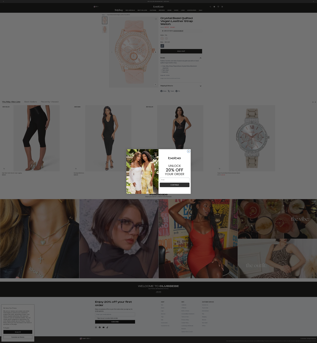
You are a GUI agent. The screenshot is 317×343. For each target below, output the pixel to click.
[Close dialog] (188, 151)
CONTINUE (174, 185)
